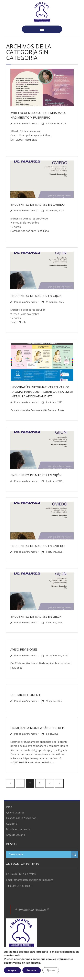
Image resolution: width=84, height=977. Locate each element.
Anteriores (10, 783)
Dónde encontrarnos (18, 829)
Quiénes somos (15, 812)
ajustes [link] (35, 963)
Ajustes (50, 970)
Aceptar (12, 970)
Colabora (11, 823)
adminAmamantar (29, 123)
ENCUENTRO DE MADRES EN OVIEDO (37, 204)
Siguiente (59, 783)
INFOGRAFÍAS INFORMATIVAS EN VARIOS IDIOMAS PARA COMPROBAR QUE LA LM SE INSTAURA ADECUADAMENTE (41, 391)
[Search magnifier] (74, 854)
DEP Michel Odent (25, 695)
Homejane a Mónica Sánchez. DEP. (37, 728)
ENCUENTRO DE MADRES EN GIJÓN (36, 296)
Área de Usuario (15, 835)
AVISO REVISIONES (24, 649)
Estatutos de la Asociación (21, 818)
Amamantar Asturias (32, 910)
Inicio (9, 807)
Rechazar (32, 970)
